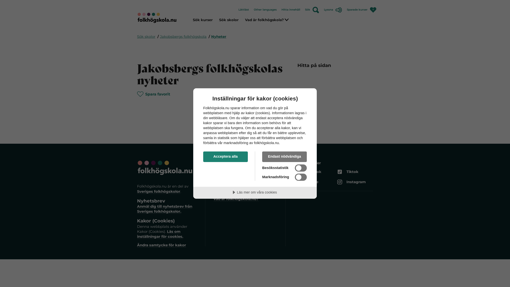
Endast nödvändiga (284, 156)
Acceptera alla (225, 156)
